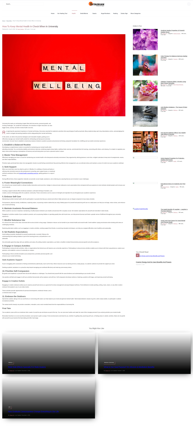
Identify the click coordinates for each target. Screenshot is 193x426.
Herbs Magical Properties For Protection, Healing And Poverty (172, 159)
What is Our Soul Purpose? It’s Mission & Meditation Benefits (129, 367)
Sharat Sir (164, 33)
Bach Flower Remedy (178, 84)
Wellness (175, 110)
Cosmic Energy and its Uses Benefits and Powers (153, 262)
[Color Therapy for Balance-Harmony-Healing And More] (145, 55)
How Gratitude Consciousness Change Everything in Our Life (33, 411)
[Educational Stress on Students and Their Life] (145, 183)
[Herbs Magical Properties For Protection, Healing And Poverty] (145, 157)
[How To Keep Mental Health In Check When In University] (63, 34)
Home (3, 20)
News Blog (9, 20)
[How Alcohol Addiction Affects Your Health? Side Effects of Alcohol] (145, 132)
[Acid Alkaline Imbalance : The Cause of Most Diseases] (145, 106)
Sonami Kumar (165, 186)
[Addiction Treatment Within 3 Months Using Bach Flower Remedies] (145, 81)
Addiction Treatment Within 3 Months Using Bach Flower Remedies (173, 82)
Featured (175, 59)
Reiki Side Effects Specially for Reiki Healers (27, 367)
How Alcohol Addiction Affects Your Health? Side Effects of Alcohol (173, 133)
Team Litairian (20, 29)
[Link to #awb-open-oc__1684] (189, 4)
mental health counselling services (28, 173)
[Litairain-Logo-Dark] (96, 2)
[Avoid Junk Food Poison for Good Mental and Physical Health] (145, 220)
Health (174, 161)
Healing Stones (176, 33)
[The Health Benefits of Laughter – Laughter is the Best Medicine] (140, 209)
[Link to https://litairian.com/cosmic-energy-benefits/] (137, 255)
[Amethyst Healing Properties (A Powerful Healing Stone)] (145, 30)
